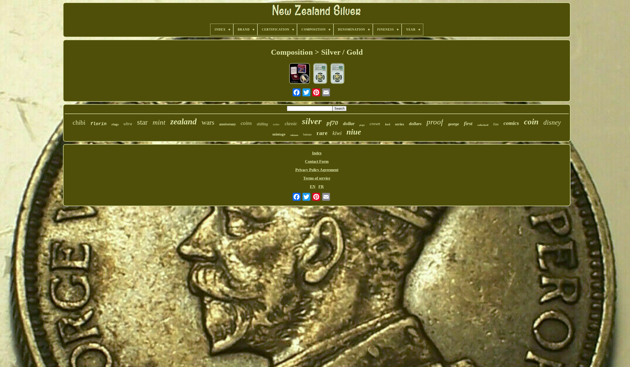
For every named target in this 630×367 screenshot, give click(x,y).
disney (552, 122)
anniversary (227, 124)
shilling (262, 124)
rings (115, 124)
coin (531, 121)
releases (294, 135)
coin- (276, 124)
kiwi (337, 133)
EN (312, 186)
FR (321, 186)
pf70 (332, 122)
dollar (349, 123)
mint (159, 122)
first (468, 123)
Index (317, 153)
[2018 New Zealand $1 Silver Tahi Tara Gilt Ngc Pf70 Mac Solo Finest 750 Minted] (320, 74)
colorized (482, 124)
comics (511, 123)
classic (291, 123)
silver (312, 121)
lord (387, 124)
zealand (183, 121)
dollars (415, 123)
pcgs (362, 124)
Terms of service (316, 178)
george (453, 124)
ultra (128, 123)
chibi (79, 122)
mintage (278, 134)
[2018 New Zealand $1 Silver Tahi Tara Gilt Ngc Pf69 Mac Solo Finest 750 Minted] (337, 74)
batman (307, 134)
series (399, 124)
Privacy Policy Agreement (316, 170)
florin (98, 123)
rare (322, 133)
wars (208, 122)
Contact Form (317, 161)
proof (434, 121)
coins (246, 123)
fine (496, 124)
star (142, 122)
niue (353, 131)
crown (375, 123)
